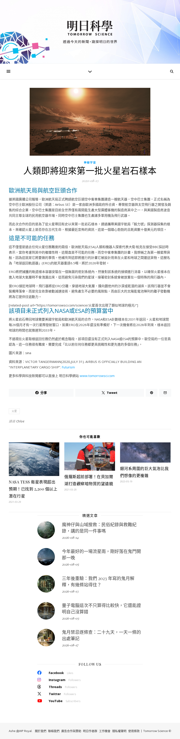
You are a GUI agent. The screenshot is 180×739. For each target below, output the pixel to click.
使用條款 (134, 731)
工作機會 (104, 731)
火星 (14, 411)
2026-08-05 (70, 564)
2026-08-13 (70, 591)
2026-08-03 (70, 618)
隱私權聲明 (119, 731)
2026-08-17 (70, 645)
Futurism (68, 367)
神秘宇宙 (90, 162)
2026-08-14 (70, 537)
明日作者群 (90, 731)
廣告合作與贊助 (71, 731)
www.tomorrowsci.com (97, 375)
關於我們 (40, 731)
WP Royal (25, 731)
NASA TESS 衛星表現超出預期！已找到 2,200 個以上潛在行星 (33, 489)
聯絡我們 (53, 731)
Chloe (20, 421)
